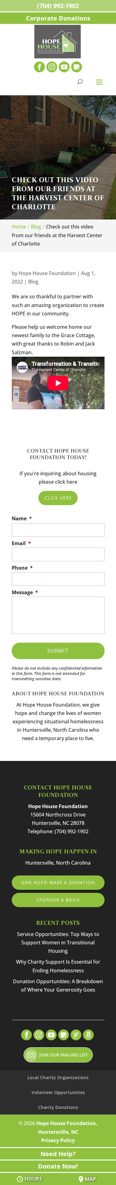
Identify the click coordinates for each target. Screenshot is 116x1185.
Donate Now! (58, 1166)
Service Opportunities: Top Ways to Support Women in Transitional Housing (58, 942)
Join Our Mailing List (63, 1055)
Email (21, 543)
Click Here (58, 498)
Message (25, 592)
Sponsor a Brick (58, 900)
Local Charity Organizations (58, 1077)
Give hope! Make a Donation (58, 882)
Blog (33, 281)
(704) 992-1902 (58, 6)
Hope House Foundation (47, 273)
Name (22, 518)
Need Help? (58, 1154)
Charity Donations (58, 1107)
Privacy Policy (58, 1140)
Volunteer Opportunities (58, 1092)
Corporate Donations (58, 18)
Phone (22, 568)
